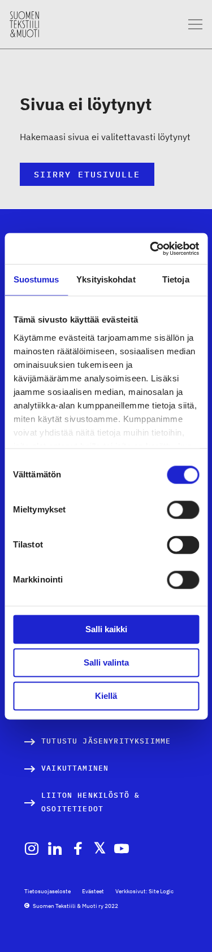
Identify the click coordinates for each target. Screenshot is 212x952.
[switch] (183, 510)
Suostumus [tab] (36, 279)
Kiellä (106, 696)
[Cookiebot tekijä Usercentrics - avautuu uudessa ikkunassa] (151, 248)
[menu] (195, 25)
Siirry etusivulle (87, 174)
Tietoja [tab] (175, 279)
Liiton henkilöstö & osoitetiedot (90, 802)
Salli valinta (106, 662)
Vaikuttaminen (75, 768)
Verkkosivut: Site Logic (144, 891)
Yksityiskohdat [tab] (105, 279)
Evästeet (93, 891)
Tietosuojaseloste (47, 891)
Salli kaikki (106, 629)
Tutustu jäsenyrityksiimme (106, 741)
